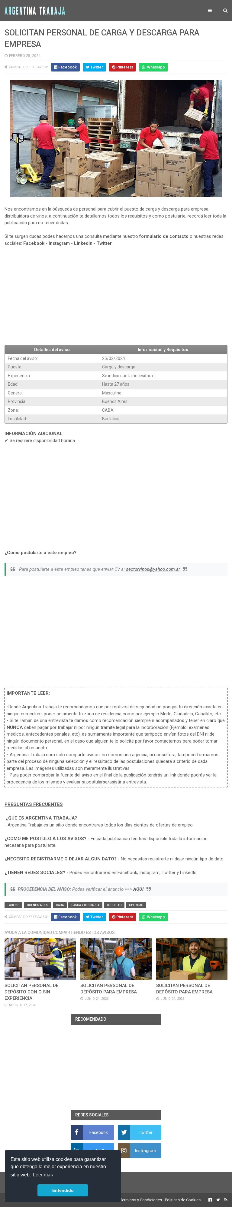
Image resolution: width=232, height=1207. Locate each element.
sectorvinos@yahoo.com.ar (153, 569)
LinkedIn (83, 243)
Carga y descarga (85, 905)
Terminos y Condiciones (141, 1200)
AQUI (138, 889)
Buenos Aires (37, 905)
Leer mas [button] (43, 1174)
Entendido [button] (63, 1190)
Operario (136, 905)
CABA (60, 905)
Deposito (114, 905)
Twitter (104, 243)
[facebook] (210, 1200)
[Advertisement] (116, 296)
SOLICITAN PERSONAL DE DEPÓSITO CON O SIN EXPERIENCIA (31, 992)
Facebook (33, 243)
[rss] (225, 1200)
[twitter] (218, 1200)
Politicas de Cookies (183, 1200)
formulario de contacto (163, 236)
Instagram (59, 243)
